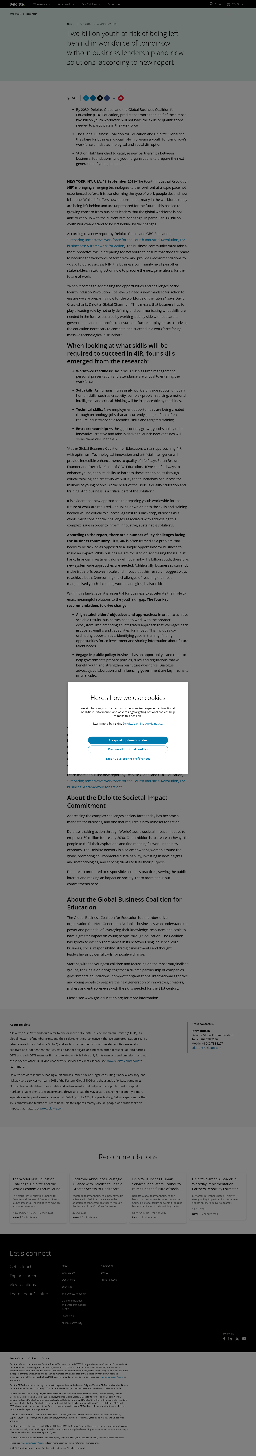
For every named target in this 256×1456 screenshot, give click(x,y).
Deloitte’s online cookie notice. (143, 723)
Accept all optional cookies (128, 740)
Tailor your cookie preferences (128, 759)
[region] (128, 728)
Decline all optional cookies (128, 749)
